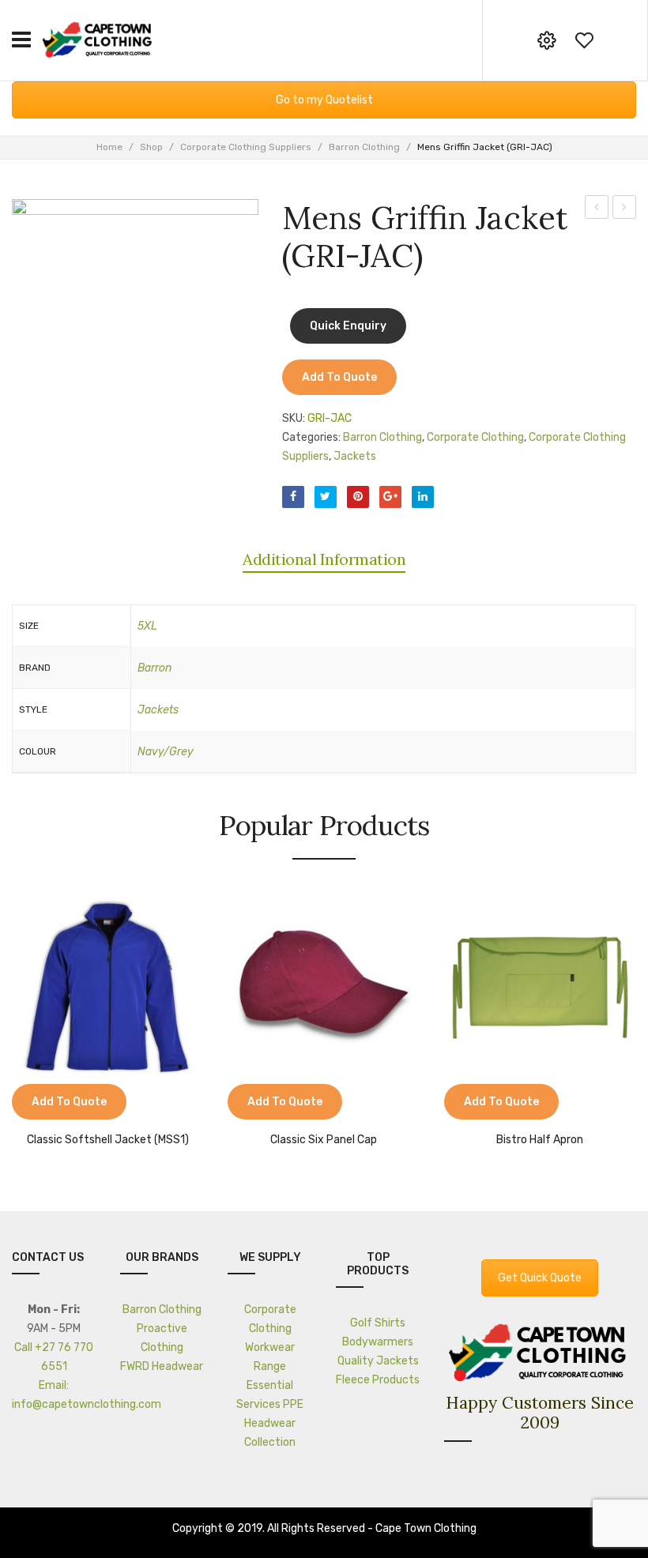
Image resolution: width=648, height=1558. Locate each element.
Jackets (354, 456)
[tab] (324, 559)
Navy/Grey (166, 751)
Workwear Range (270, 1357)
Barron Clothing (364, 146)
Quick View (71, 1103)
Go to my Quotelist (324, 100)
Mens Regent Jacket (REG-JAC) (597, 209)
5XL (147, 626)
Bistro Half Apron (539, 1140)
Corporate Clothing (475, 437)
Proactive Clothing (162, 1338)
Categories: (311, 437)
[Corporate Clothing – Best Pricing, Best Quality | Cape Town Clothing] (99, 39)
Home (109, 146)
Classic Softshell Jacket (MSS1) (108, 1140)
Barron (154, 668)
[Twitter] (326, 497)
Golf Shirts (377, 1323)
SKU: (293, 418)
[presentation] (14, 1020)
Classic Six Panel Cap (323, 1140)
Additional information (324, 559)
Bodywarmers (377, 1342)
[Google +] (390, 497)
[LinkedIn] (423, 497)
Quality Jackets (378, 1361)
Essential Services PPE (269, 1395)
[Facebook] (293, 497)
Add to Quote (339, 377)
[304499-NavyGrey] (135, 322)
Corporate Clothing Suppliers (245, 146)
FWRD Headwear (161, 1366)
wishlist (584, 40)
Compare (31, 1103)
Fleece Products (378, 1380)
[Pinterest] (358, 497)
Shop (151, 146)
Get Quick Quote (540, 1278)
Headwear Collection (270, 1433)
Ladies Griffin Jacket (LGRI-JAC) (624, 209)
